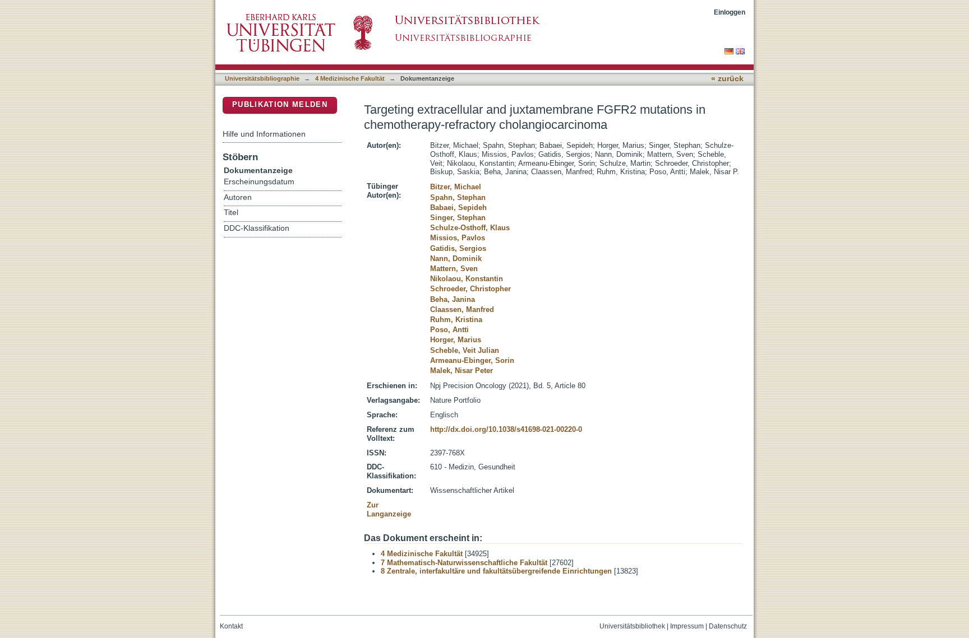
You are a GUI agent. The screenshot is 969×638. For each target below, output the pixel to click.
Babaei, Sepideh (458, 207)
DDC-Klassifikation (256, 228)
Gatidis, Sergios (458, 248)
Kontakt (231, 626)
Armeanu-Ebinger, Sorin (472, 360)
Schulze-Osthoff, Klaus (470, 227)
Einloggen (729, 12)
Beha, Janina (452, 299)
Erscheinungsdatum (259, 182)
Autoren (238, 197)
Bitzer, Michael (455, 187)
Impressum (687, 626)
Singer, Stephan (458, 217)
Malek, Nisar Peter (461, 370)
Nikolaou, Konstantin (466, 278)
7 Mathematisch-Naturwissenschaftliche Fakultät (464, 562)
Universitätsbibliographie (262, 78)
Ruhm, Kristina (456, 319)
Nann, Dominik (456, 258)
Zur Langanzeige (389, 509)
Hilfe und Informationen (264, 133)
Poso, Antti (449, 329)
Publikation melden (279, 104)
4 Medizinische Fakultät (350, 78)
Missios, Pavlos (457, 238)
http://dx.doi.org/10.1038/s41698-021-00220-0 (506, 429)
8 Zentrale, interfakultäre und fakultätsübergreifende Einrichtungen (496, 571)
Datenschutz (728, 626)
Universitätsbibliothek (632, 626)
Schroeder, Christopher (470, 289)
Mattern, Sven (454, 268)
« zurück (727, 78)
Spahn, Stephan (458, 197)
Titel (231, 212)
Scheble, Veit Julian (464, 350)
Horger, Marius (455, 340)
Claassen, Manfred (462, 309)
